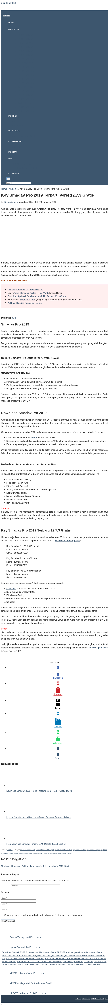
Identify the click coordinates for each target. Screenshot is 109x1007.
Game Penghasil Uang (13, 964)
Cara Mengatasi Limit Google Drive (43, 955)
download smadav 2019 (27, 850)
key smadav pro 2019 (79, 850)
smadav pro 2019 (67, 853)
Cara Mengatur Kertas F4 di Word (31, 292)
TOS (106, 999)
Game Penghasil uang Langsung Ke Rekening (85, 961)
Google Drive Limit (69, 955)
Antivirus (9, 850)
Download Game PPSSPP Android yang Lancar (63, 952)
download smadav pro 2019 (63, 850)
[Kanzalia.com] (54, 11)
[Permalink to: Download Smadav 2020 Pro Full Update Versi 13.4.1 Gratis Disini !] (19, 785)
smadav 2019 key (43, 853)
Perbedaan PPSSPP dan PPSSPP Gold (64, 958)
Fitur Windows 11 (96, 964)
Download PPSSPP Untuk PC (29, 958)
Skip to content (8, 2)
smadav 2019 (33, 853)
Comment (6, 892)
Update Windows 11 (33, 964)
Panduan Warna (27, 299)
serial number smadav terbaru (19, 853)
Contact (86, 999)
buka (14, 317)
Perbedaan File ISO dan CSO (31, 961)
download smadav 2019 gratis (45, 850)
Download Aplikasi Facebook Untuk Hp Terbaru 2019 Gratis (37, 296)
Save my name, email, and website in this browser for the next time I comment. (43, 915)
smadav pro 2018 (55, 853)
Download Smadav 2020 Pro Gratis (25, 289)
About (78, 999)
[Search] (8, 178)
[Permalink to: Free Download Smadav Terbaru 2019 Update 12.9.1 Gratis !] (19, 838)
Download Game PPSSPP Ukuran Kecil (21, 952)
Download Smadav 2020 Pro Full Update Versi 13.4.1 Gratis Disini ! (39, 790)
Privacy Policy (97, 999)
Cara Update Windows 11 (55, 964)
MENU (6, 15)
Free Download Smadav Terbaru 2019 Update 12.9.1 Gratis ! (36, 843)
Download (11, 588)
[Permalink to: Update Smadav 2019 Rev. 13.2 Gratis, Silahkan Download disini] (19, 811)
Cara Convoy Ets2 (53, 961)
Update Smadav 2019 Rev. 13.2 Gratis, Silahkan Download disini (38, 817)
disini (34, 437)
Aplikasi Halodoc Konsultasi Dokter (25, 302)
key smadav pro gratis (93, 850)
